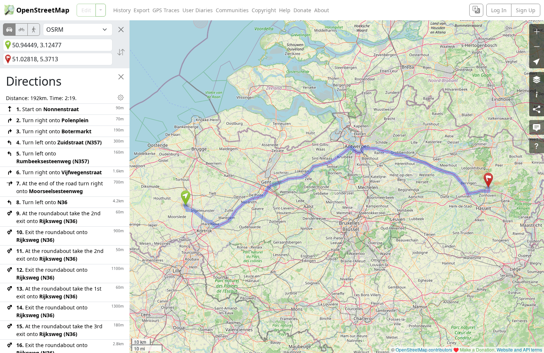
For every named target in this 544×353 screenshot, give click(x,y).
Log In (499, 10)
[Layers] (536, 79)
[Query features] (536, 145)
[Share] (536, 109)
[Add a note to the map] (536, 127)
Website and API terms (519, 349)
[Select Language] (476, 10)
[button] (185, 198)
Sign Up (525, 10)
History (122, 10)
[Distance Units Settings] (120, 97)
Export (142, 10)
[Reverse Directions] (121, 52)
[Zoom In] (536, 31)
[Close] (121, 29)
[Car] (9, 29)
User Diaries (197, 10)
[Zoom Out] (536, 46)
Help (285, 10)
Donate (302, 10)
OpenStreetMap (42, 10)
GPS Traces (165, 10)
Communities (232, 10)
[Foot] (33, 29)
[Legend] (536, 94)
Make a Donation (477, 349)
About (321, 10)
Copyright (264, 10)
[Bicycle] (21, 29)
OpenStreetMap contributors (424, 349)
